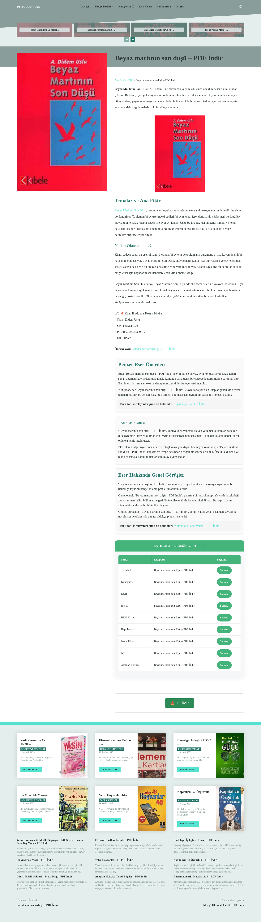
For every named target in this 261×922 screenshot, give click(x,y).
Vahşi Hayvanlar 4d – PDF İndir (114, 860)
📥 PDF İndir (180, 703)
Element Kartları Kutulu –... (102, 29)
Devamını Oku (31, 769)
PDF (130, 80)
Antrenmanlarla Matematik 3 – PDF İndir (198, 876)
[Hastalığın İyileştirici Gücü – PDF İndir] (230, 755)
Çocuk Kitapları (109, 800)
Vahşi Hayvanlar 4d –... (114, 795)
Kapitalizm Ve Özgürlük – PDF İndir (195, 860)
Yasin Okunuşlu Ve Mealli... (44, 29)
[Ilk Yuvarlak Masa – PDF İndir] (73, 808)
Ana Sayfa (120, 80)
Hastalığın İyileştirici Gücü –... (159, 29)
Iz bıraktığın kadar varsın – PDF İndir (196, 525)
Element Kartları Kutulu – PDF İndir (117, 840)
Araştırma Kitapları (33, 800)
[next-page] (132, 39)
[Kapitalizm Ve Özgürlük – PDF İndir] (230, 808)
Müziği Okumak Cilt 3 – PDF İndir (223, 905)
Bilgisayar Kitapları (33, 749)
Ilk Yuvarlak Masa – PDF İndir (35, 860)
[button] (240, 6)
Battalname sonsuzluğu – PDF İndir (153, 349)
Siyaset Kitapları (188, 801)
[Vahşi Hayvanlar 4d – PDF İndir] (152, 808)
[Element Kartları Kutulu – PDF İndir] (152, 755)
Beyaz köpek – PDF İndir (189, 404)
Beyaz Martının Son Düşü (130, 210)
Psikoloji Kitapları (189, 749)
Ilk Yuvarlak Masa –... (216, 29)
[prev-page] (126, 39)
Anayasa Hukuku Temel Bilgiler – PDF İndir (121, 876)
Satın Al (224, 570)
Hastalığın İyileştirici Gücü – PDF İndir (196, 840)
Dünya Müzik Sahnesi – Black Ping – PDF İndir (44, 876)
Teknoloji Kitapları (111, 749)
